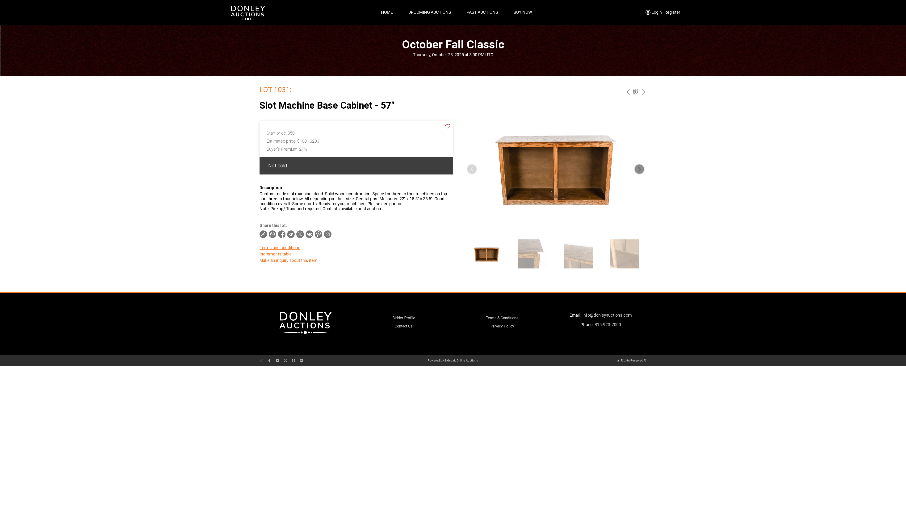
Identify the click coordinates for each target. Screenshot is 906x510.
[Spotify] (301, 360)
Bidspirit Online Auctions (461, 360)
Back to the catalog (636, 92)
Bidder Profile (403, 318)
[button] (639, 169)
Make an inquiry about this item (289, 260)
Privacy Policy (502, 326)
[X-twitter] (285, 360)
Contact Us (404, 326)
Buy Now (523, 12)
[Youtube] (277, 360)
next (643, 92)
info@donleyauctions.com (607, 315)
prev (628, 92)
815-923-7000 (608, 324)
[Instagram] (261, 360)
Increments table (276, 253)
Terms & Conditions (502, 318)
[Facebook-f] (269, 360)
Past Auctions (482, 12)
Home (387, 12)
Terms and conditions (280, 247)
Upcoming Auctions (429, 12)
